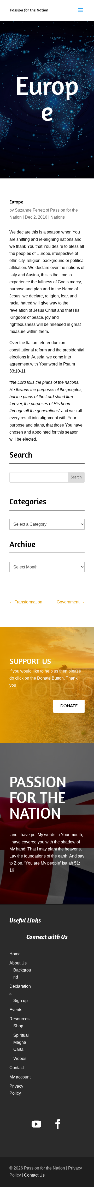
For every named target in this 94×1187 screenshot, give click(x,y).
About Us (18, 963)
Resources (19, 1019)
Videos (19, 1058)
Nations (57, 217)
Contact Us (34, 1175)
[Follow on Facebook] (57, 1124)
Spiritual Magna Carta (21, 1042)
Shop (18, 1026)
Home (15, 954)
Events (15, 1010)
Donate (69, 706)
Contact (16, 1067)
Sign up (20, 1000)
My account (20, 1077)
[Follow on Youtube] (36, 1124)
